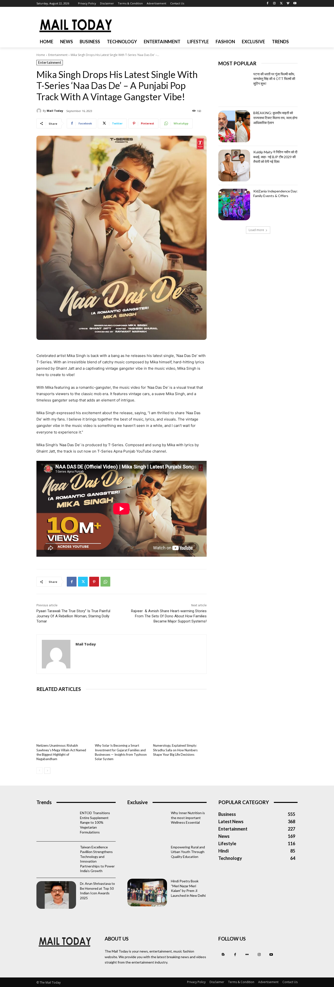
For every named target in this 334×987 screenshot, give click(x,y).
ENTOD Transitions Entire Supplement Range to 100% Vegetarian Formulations (95, 822)
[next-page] (47, 770)
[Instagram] (274, 3)
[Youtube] (295, 3)
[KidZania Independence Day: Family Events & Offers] (234, 205)
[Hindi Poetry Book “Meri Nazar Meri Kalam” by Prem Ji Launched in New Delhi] (147, 892)
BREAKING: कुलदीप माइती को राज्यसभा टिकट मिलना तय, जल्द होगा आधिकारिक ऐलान (275, 117)
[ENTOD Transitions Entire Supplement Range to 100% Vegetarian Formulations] (56, 824)
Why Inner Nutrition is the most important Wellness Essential (188, 817)
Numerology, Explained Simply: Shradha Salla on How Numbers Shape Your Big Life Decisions (175, 749)
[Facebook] (267, 3)
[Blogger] (223, 954)
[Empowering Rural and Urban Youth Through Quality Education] (147, 858)
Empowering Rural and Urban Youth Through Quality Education (188, 852)
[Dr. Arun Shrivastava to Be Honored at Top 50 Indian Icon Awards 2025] (56, 895)
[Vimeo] (288, 3)
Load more (256, 230)
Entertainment (57, 55)
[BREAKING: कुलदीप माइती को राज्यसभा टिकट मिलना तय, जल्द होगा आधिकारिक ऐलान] (234, 126)
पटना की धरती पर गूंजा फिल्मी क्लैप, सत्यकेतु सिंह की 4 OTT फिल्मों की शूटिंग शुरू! (274, 79)
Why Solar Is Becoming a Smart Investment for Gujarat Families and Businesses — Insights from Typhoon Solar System (121, 752)
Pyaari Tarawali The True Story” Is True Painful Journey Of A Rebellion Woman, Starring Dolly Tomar (73, 616)
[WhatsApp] (105, 582)
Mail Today (55, 110)
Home (40, 55)
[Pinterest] (94, 582)
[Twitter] (281, 3)
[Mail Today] (39, 110)
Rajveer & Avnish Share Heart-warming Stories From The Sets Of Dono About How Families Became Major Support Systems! (169, 616)
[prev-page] (39, 770)
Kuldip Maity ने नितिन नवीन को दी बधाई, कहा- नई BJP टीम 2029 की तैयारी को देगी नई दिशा (275, 157)
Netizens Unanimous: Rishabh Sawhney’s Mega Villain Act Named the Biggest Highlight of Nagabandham (61, 752)
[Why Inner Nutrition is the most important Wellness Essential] (147, 824)
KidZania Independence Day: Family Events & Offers (275, 193)
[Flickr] (247, 954)
